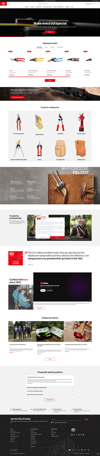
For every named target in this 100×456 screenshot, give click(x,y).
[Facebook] (71, 434)
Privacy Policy (76, 453)
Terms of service (82, 453)
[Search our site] (39, 3)
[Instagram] (74, 434)
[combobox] (51, 3)
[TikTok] (76, 434)
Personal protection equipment (15, 432)
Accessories (12, 441)
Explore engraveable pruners (17, 97)
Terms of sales (33, 439)
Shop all (50, 80)
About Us (67, 6)
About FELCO (39, 308)
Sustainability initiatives (54, 436)
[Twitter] (81, 434)
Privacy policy (64, 422)
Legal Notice (88, 453)
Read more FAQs (50, 399)
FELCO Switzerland (16, 453)
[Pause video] (90, 300)
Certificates (53, 434)
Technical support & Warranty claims (36, 434)
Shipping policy (33, 436)
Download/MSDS (33, 443)
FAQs (31, 444)
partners (42, 221)
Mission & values (53, 432)
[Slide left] (31, 1)
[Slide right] (69, 1)
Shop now (50, 32)
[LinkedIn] (83, 434)
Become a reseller (33, 441)
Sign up (86, 419)
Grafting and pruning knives (14, 436)
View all (50, 359)
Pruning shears (12, 434)
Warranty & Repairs (34, 432)
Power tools (12, 439)
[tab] (39, 47)
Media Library (33, 446)
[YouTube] (78, 434)
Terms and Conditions (58, 422)
